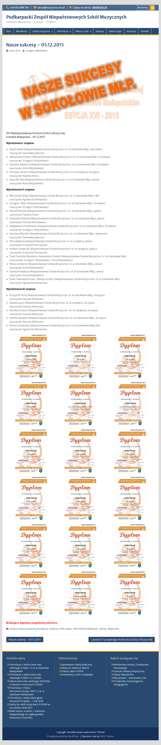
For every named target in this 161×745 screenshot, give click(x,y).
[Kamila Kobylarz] (130, 451)
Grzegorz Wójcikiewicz (36, 50)
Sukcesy (100, 31)
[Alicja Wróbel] (80, 356)
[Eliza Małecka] (31, 451)
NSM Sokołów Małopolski (85, 628)
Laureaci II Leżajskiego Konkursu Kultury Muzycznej (121, 639)
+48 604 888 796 (19, 7)
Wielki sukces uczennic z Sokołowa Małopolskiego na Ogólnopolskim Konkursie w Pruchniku (27, 714)
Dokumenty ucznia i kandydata (77, 674)
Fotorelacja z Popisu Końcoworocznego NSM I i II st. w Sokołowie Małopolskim (26, 691)
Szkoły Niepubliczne (124, 674)
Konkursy (53, 628)
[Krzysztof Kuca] (130, 498)
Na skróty (143, 7)
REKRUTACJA (99, 7)
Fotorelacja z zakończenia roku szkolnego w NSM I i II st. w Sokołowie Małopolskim (29, 668)
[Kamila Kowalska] (31, 498)
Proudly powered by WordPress (63, 736)
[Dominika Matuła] (31, 404)
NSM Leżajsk (65, 628)
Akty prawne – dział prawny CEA (130, 677)
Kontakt (145, 31)
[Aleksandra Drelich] (31, 356)
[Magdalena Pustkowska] (80, 593)
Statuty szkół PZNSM (72, 671)
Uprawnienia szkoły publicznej (77, 664)
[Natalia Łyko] (130, 546)
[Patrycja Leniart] (31, 593)
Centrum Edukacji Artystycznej (129, 671)
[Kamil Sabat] (130, 593)
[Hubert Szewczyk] (80, 451)
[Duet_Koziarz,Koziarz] (130, 404)
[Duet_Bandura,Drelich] (80, 404)
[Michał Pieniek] (31, 546)
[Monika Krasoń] (80, 546)
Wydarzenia (113, 628)
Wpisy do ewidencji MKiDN (75, 667)
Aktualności (22, 31)
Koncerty (131, 31)
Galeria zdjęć (115, 31)
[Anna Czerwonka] (130, 356)
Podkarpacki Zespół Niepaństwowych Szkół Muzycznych (66, 17)
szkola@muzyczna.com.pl (51, 7)
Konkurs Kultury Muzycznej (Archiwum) (29, 628)
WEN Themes (107, 736)
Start (8, 31)
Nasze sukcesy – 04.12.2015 (25, 639)
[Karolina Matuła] (80, 498)
